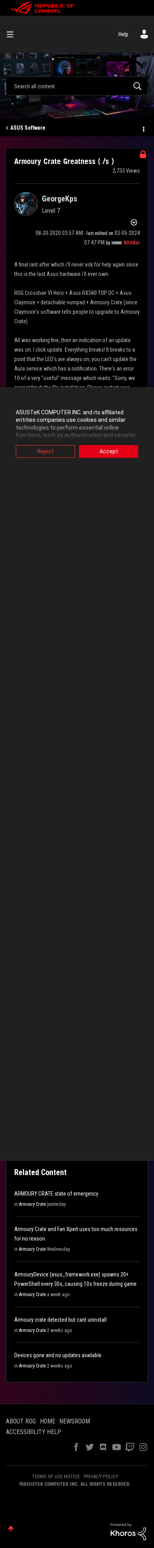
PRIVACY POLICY (101, 1476)
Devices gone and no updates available (57, 1355)
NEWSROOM (74, 1421)
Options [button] (143, 128)
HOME (47, 1421)
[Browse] (13, 34)
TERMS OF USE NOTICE (56, 1476)
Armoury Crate (32, 1204)
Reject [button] (45, 451)
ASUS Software (27, 128)
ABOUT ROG (21, 1421)
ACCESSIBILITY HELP (33, 1432)
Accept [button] (109, 451)
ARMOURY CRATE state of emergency (56, 1193)
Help (123, 34)
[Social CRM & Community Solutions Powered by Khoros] (128, 1531)
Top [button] (11, 1528)
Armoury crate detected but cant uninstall (60, 1320)
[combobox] (77, 85)
